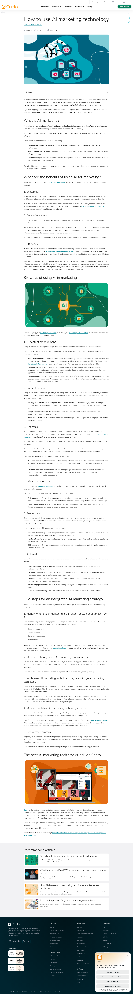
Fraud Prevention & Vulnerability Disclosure (42, 992)
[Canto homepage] (10, 7)
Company (95, 2)
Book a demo (124, 7)
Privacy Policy (17, 992)
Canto (26, 810)
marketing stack (59, 648)
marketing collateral (48, 333)
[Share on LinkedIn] (129, 18)
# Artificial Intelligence (33, 25)
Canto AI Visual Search (99, 720)
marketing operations (56, 182)
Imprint (10, 992)
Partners (105, 2)
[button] (66, 92)
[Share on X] (129, 13)
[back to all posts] (3, 12)
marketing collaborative (78, 333)
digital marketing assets (37, 364)
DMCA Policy (25, 992)
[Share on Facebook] (129, 22)
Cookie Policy (59, 992)
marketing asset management (93, 206)
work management (45, 486)
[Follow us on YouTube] (14, 941)
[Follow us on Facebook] (28, 941)
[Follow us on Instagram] (9, 941)
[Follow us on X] (24, 941)
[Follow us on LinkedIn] (19, 941)
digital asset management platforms (60, 251)
